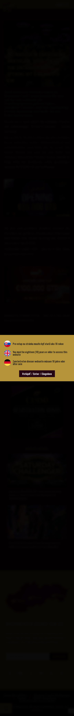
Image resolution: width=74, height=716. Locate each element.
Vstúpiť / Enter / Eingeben (37, 373)
